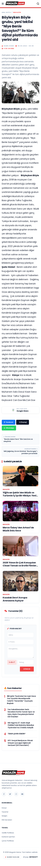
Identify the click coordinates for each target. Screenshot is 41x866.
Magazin (17, 12)
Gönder (26, 669)
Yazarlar (5, 812)
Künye (4, 808)
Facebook (9, 422)
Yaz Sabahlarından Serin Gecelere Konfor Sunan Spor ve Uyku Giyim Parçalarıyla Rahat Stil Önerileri (21, 713)
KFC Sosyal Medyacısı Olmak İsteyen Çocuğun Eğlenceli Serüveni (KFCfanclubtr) (20, 743)
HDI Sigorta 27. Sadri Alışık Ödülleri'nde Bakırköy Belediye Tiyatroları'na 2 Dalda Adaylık (21, 725)
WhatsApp (10, 428)
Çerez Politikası (8, 841)
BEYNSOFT (33, 857)
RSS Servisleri (7, 820)
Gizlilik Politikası (8, 833)
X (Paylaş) (23, 422)
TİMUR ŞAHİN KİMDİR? (16, 734)
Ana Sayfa (6, 12)
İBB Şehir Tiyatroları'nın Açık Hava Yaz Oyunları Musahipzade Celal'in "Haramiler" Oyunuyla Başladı (21, 700)
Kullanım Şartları (8, 837)
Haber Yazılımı (13, 857)
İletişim (4, 816)
